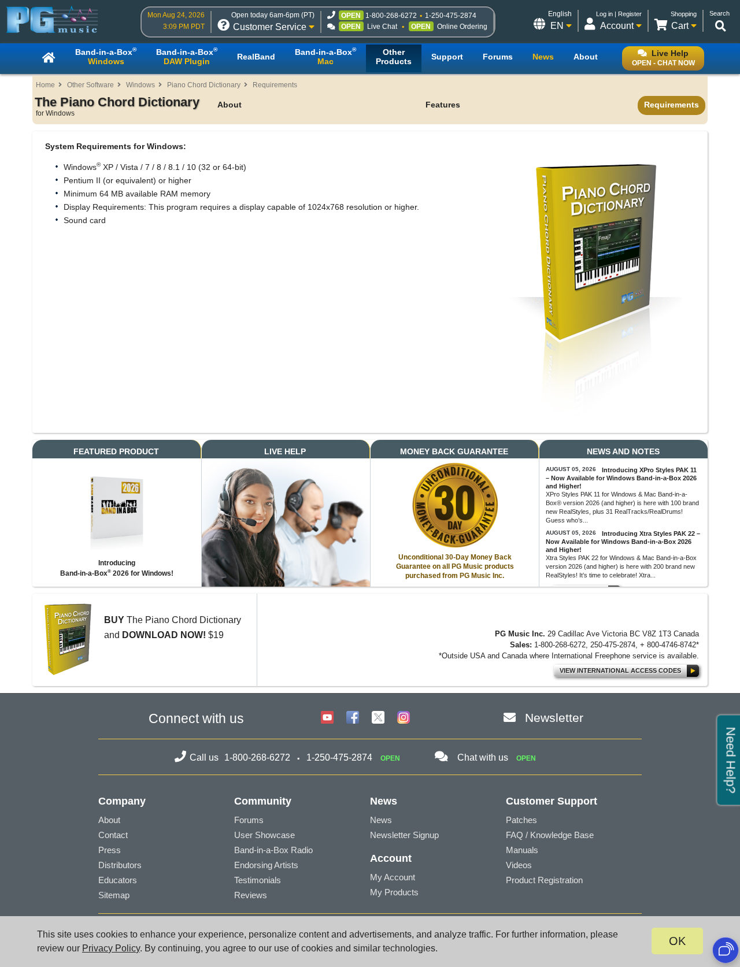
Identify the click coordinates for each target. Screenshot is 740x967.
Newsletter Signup (404, 835)
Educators (117, 880)
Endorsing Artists (266, 865)
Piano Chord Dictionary (203, 85)
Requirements (275, 85)
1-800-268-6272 (391, 16)
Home (45, 85)
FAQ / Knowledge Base (550, 835)
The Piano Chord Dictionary (117, 106)
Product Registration (544, 880)
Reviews (250, 895)
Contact (113, 835)
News (381, 820)
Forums (249, 820)
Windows (140, 85)
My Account (392, 877)
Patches (521, 820)
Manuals (522, 850)
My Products (394, 892)
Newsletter (554, 717)
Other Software (90, 85)
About (229, 104)
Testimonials (257, 880)
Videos (519, 865)
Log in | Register (619, 13)
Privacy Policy (111, 948)
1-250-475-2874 (450, 16)
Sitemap (114, 895)
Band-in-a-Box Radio (273, 850)
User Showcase (264, 835)
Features (443, 104)
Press (109, 850)
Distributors (120, 865)
